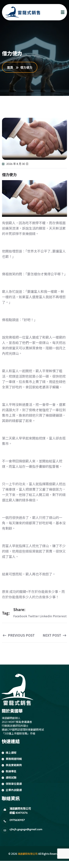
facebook (20, 616)
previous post (21, 635)
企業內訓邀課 (14, 790)
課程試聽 (11, 777)
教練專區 (11, 771)
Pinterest (60, 616)
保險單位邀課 (14, 784)
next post (52, 635)
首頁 (10, 67)
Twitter (33, 616)
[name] (20, 12)
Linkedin (46, 616)
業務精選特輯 (14, 759)
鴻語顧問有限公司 (28, 853)
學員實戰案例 (14, 765)
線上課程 (11, 752)
